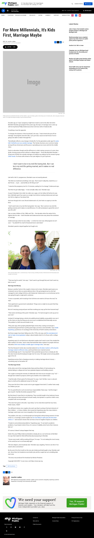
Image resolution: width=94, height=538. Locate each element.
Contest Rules (55, 521)
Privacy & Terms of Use (77, 517)
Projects (32, 15)
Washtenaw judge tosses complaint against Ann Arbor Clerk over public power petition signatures (78, 38)
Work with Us (36, 521)
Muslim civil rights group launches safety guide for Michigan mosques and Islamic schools (80, 60)
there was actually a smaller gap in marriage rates (28, 344)
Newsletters (66, 15)
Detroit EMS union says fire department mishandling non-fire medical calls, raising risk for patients (79, 68)
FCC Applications (75, 521)
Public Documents (37, 524)
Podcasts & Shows (20, 15)
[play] (3, 11)
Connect (48, 15)
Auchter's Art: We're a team (76, 45)
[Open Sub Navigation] (5, 15)
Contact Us (35, 517)
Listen (40, 15)
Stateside (11, 15)
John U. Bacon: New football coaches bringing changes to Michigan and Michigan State (79, 30)
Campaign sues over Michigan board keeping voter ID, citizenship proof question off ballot (78, 52)
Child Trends (11, 156)
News (3, 15)
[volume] (7, 10)
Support (56, 15)
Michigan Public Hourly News (58, 517)
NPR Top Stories (11, 466)
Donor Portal (79, 3)
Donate (89, 4)
